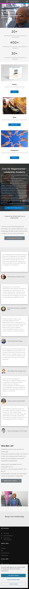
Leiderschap (3, 548)
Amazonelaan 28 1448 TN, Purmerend (7, 539)
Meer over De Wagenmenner (14, 207)
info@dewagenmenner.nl (8, 535)
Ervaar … (14, 157)
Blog (2, 550)
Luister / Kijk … (14, 124)
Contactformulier (4, 555)
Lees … (14, 91)
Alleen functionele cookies (13, 579)
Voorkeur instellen (13, 584)
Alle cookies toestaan (13, 575)
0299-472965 (6, 533)
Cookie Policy (4, 570)
